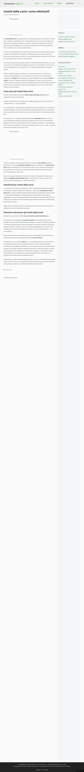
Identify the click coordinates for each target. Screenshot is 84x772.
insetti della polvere (28, 222)
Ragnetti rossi (62, 89)
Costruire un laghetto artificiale (66, 37)
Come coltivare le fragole (64, 75)
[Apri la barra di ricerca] (78, 3)
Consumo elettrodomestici (65, 80)
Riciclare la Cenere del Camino (66, 41)
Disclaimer (38, 769)
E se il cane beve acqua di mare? (67, 51)
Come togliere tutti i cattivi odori (66, 78)
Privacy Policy (45, 769)
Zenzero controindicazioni (65, 96)
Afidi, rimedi (61, 66)
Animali (59, 3)
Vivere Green (70, 3)
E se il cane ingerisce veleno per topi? (68, 54)
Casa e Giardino (48, 3)
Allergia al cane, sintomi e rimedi (66, 69)
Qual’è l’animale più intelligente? (66, 56)
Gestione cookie (80, 770)
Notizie (37, 3)
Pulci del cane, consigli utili (65, 87)
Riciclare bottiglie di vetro (65, 39)
